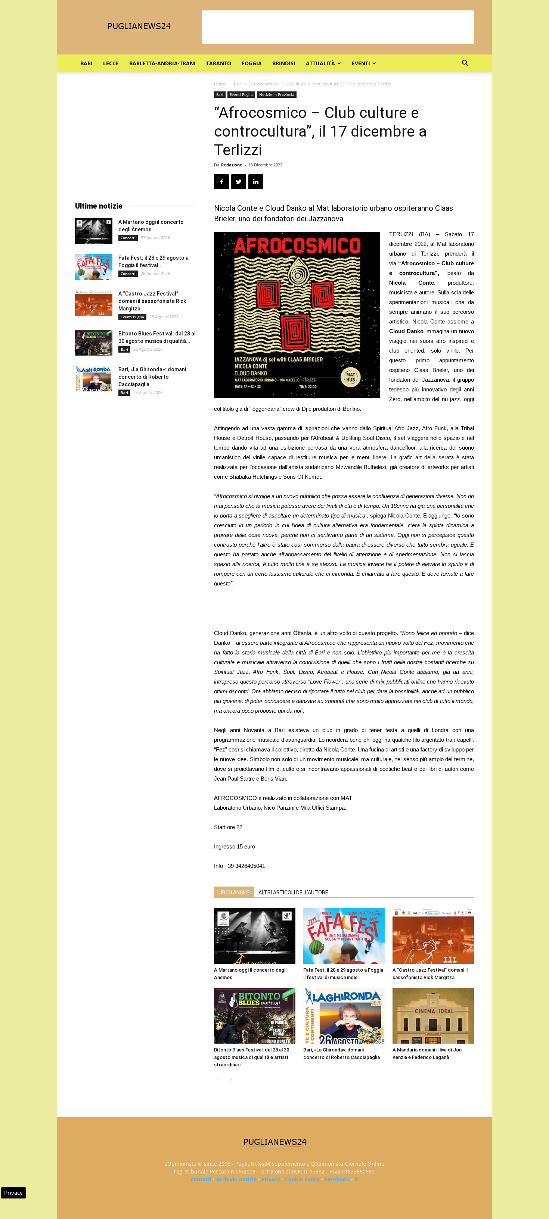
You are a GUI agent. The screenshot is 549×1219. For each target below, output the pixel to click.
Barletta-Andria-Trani (162, 63)
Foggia (252, 63)
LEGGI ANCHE (233, 893)
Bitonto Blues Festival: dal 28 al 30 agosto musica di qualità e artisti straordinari (251, 1057)
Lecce (111, 63)
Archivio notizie (236, 1179)
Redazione (231, 165)
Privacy (270, 1179)
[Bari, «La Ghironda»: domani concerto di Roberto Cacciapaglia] (344, 1016)
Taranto (218, 63)
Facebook (337, 1179)
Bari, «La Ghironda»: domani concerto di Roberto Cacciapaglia (152, 376)
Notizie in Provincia (276, 94)
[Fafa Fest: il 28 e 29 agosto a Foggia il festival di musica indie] (344, 936)
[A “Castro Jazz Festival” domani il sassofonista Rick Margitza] (433, 936)
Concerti (128, 237)
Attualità (320, 63)
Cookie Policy (302, 1179)
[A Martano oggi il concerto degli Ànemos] (254, 936)
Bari (86, 63)
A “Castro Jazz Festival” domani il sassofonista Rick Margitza (152, 301)
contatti (201, 1179)
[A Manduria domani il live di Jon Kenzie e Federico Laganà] (433, 1016)
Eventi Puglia (241, 94)
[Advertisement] (338, 27)
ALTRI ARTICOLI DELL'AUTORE (293, 893)
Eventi (361, 63)
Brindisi (283, 63)
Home (220, 84)
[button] (465, 64)
